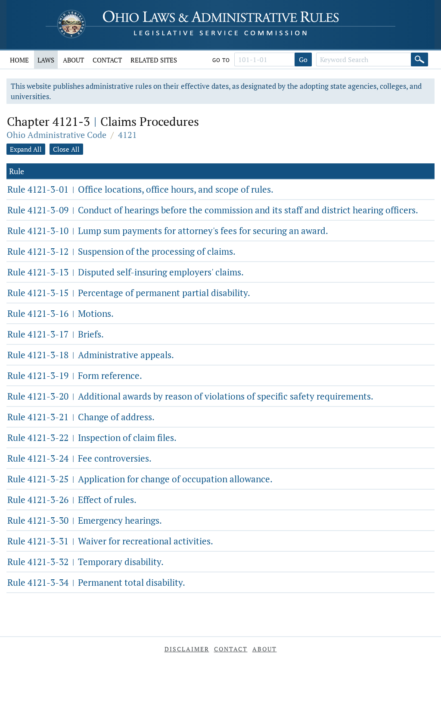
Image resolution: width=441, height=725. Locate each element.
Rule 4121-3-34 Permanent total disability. (96, 582)
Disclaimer (187, 649)
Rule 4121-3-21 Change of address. (81, 417)
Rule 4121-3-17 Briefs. (55, 334)
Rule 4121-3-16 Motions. (60, 313)
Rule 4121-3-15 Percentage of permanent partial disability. (128, 293)
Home (19, 60)
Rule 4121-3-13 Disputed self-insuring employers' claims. (125, 272)
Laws (45, 60)
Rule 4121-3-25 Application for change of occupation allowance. (140, 479)
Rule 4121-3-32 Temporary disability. (85, 562)
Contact (107, 60)
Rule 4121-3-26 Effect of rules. (72, 500)
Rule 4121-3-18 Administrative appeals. (90, 355)
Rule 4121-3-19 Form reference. (74, 375)
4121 (127, 135)
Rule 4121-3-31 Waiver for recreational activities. (110, 541)
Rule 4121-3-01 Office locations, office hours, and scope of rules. (140, 189)
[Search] (419, 59)
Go (303, 59)
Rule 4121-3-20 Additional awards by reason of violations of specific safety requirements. (190, 396)
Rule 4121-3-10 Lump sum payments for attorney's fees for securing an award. (167, 231)
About (73, 60)
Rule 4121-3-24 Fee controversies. (79, 458)
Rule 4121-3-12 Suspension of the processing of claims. (121, 251)
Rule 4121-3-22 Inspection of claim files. (92, 437)
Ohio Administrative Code (56, 135)
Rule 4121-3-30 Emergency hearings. (84, 520)
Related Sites (153, 60)
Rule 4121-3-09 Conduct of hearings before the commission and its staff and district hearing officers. (212, 210)
